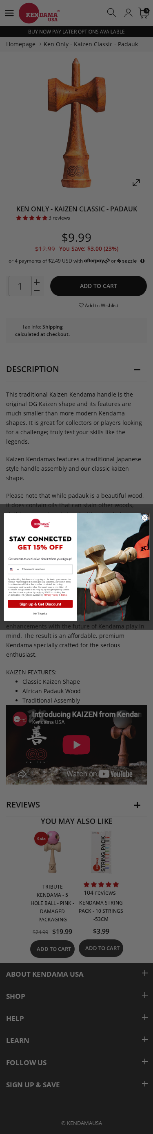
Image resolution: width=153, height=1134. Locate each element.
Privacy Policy (51, 595)
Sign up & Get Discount (40, 603)
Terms (63, 595)
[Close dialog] (144, 518)
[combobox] (14, 569)
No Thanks (40, 613)
